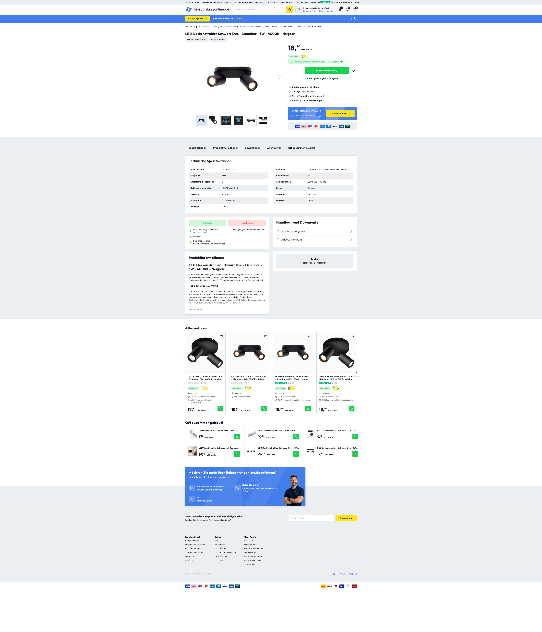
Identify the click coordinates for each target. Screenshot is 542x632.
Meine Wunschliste (252, 560)
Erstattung (189, 556)
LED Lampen (220, 548)
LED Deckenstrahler (228, 26)
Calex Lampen (221, 556)
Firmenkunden (221, 18)
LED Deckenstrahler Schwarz (250, 26)
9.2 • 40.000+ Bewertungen (345, 2)
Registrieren (249, 544)
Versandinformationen (195, 544)
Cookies (353, 574)
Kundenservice (192, 540)
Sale (239, 18)
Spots (215, 26)
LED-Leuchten (203, 26)
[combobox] (259, 9)
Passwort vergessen (253, 548)
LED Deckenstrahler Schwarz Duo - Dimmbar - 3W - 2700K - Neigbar (292, 377)
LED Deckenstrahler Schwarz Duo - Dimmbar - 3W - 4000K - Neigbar (205, 377)
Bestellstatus (250, 552)
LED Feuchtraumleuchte (225, 552)
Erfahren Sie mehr (338, 113)
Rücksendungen (192, 548)
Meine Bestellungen (253, 556)
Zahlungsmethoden (194, 552)
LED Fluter (219, 560)
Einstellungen (250, 564)
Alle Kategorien (195, 18)
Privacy (342, 574)
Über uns (189, 560)
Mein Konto (249, 540)
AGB (334, 574)
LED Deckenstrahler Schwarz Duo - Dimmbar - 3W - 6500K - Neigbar (248, 377)
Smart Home (220, 544)
